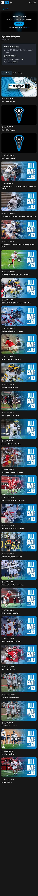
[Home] (6, 2)
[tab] (6, 73)
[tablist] (12, 73)
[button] (30, 2)
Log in (27, 27)
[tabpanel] (19, 430)
